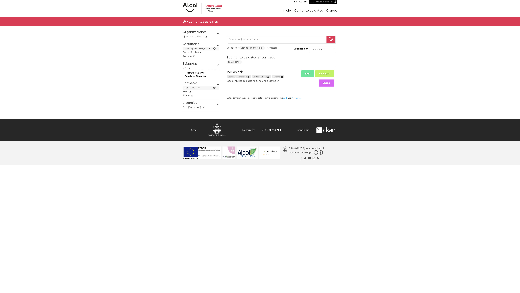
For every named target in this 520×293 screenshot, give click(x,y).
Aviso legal (307, 152)
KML (307, 73)
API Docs (296, 98)
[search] (330, 39)
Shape (326, 83)
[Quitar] (262, 48)
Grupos (331, 10)
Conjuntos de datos (203, 21)
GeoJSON (324, 73)
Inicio (286, 10)
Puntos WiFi (235, 71)
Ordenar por (300, 48)
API (285, 98)
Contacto (293, 152)
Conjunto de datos (308, 10)
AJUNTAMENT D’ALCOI (322, 2)
